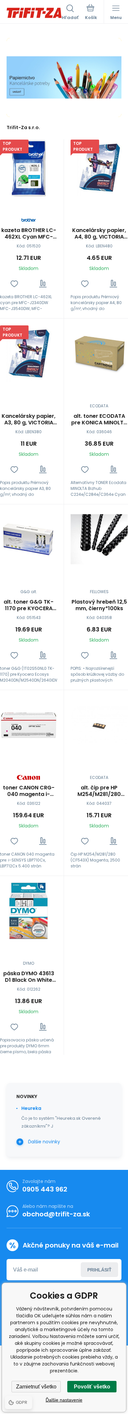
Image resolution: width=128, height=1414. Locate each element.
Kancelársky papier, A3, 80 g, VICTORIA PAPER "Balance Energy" (28, 419)
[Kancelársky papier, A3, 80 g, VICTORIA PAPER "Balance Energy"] (28, 353)
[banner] (34, 13)
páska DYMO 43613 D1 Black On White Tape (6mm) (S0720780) (28, 976)
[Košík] (91, 13)
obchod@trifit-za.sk (56, 1214)
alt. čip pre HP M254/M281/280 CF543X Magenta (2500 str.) (99, 791)
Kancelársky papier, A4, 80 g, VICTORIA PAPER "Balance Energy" (99, 233)
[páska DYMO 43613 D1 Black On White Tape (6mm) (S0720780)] (28, 910)
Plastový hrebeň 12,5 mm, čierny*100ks (99, 605)
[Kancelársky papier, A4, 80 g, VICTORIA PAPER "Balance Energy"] (99, 167)
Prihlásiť (99, 1269)
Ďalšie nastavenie (64, 1400)
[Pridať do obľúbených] (14, 283)
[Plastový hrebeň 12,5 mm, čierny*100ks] (99, 539)
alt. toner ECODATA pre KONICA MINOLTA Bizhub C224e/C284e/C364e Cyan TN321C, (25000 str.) (99, 419)
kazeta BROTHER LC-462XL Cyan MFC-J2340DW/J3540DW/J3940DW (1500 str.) (28, 233)
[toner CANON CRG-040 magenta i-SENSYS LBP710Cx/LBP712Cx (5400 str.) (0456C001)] (28, 725)
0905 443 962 (44, 1189)
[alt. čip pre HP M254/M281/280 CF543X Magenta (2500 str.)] (99, 725)
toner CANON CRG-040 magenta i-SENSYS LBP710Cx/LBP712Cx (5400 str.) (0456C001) (28, 791)
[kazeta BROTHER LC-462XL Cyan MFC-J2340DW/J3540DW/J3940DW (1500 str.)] (28, 167)
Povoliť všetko (92, 1386)
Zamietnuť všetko (36, 1386)
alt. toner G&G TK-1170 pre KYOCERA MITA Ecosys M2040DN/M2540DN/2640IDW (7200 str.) (28, 605)
